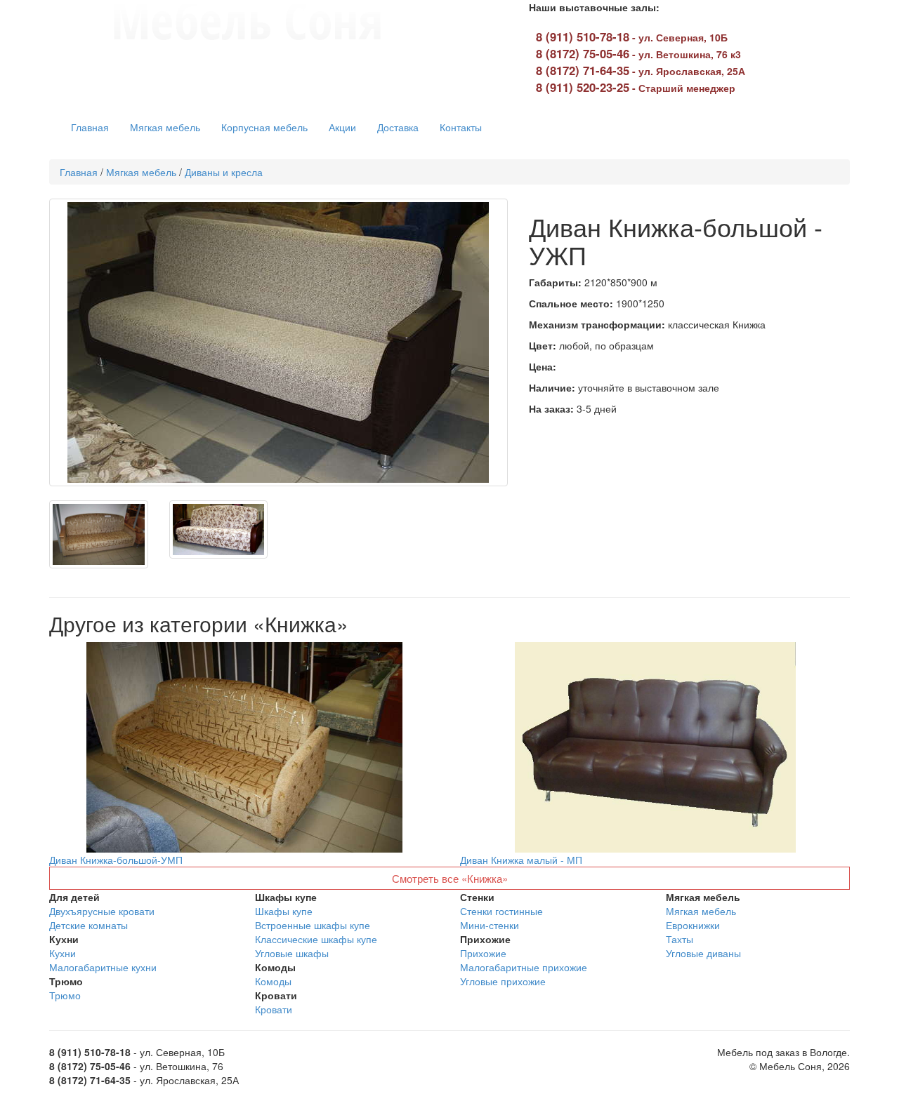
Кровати (273, 1009)
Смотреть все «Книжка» (450, 878)
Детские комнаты (88, 925)
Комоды (273, 981)
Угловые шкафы (292, 953)
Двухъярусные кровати (102, 911)
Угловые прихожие (503, 981)
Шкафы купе (284, 911)
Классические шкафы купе (316, 939)
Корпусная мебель (264, 127)
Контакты (461, 127)
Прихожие (483, 953)
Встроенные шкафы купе (312, 925)
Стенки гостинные (501, 911)
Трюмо (65, 995)
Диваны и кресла (224, 172)
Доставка (398, 127)
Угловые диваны (703, 953)
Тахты (679, 939)
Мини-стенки (489, 925)
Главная (90, 127)
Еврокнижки (693, 925)
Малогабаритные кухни (103, 967)
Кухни (62, 953)
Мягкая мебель (165, 127)
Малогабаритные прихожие (523, 967)
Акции (342, 127)
